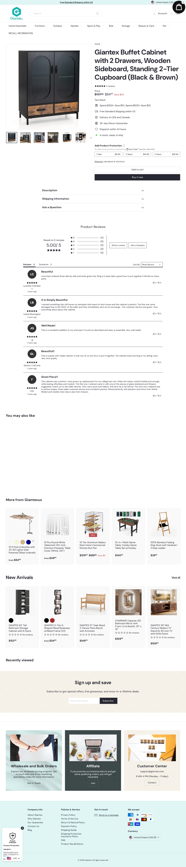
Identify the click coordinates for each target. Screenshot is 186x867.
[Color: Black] (11, 620)
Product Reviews (93, 227)
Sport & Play (94, 25)
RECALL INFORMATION (21, 33)
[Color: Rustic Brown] (52, 620)
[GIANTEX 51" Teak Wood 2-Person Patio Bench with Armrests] (93, 615)
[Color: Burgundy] (11, 542)
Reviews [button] (27, 264)
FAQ (63, 840)
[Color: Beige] (17, 542)
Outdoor (58, 25)
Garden (75, 25)
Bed (111, 25)
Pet (165, 25)
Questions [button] (43, 264)
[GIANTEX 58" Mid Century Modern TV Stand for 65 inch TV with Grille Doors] (164, 617)
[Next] (89, 137)
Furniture (40, 25)
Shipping (99, 161)
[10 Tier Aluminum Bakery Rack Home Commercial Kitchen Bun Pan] (93, 534)
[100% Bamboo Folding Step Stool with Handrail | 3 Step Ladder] (164, 534)
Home (97, 44)
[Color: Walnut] (153, 620)
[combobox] (66, 13)
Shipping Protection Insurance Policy (71, 835)
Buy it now (137, 177)
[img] (32, 283)
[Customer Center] (152, 748)
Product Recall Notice (72, 844)
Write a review (118, 245)
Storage (126, 25)
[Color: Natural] (82, 620)
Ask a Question (138, 245)
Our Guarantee (35, 822)
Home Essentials (18, 25)
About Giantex (35, 815)
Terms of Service (69, 818)
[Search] (97, 13)
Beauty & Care (147, 25)
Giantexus (33, 499)
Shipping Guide (69, 830)
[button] (87, 237)
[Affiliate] (93, 748)
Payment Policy (69, 826)
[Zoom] (48, 86)
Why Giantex (34, 818)
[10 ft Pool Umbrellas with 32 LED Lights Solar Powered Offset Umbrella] (22, 536)
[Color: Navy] (28, 542)
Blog (30, 830)
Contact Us (33, 826)
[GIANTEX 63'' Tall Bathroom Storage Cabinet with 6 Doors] (22, 615)
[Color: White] (17, 620)
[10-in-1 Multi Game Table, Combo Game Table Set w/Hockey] (128, 534)
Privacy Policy (68, 815)
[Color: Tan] (22, 542)
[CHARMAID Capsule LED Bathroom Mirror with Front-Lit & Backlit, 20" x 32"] (128, 614)
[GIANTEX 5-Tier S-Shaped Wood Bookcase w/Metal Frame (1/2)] (57, 615)
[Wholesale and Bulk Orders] (34, 748)
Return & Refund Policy (73, 822)
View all (176, 577)
